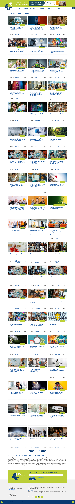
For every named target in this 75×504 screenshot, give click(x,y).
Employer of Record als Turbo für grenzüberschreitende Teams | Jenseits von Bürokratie (57, 162)
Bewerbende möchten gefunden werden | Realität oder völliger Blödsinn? (17, 278)
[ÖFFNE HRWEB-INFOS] (44, 8)
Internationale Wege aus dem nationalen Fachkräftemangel (56, 300)
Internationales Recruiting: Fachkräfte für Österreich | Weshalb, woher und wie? (16, 115)
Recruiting (23, 25)
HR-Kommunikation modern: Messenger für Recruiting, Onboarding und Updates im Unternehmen (36, 94)
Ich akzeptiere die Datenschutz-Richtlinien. (37, 477)
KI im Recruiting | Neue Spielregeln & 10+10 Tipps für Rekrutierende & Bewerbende (56, 71)
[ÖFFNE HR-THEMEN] (20, 8)
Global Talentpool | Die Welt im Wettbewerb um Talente (17, 439)
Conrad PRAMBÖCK (57, 239)
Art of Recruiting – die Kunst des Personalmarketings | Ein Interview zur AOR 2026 (57, 93)
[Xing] (39, 497)
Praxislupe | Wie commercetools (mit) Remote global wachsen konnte (17, 324)
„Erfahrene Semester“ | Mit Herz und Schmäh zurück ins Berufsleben (57, 115)
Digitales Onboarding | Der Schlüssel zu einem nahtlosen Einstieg (16, 185)
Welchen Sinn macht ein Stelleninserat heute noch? (16, 300)
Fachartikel (42, 274)
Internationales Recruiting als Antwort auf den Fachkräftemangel (36, 370)
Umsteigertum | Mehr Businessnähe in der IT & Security (57, 370)
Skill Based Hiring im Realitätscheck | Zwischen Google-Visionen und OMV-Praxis (17, 139)
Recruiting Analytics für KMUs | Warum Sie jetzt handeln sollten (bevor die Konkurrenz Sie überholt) (37, 72)
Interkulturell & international (58, 158)
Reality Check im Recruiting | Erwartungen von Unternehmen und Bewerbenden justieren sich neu (37, 29)
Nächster (43, 450)
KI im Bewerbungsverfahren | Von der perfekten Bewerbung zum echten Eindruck (37, 185)
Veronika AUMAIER (18, 424)
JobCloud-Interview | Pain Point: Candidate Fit (57, 323)
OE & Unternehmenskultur (39, 205)
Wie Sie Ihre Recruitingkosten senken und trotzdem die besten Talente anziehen (37, 416)
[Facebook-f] (42, 497)
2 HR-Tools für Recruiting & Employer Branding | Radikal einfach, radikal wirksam (36, 139)
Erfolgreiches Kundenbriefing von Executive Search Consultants (57, 185)
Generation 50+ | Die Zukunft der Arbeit (57, 254)
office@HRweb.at (12, 489)
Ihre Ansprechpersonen (13, 490)
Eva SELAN (17, 34)
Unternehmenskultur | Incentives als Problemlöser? (57, 208)
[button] (2, 502)
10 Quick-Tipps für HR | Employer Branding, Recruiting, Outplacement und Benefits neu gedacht (57, 50)
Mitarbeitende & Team (60, 135)
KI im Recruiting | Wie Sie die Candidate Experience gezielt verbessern (56, 28)
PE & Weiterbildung (21, 68)
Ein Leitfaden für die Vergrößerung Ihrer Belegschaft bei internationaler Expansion (37, 324)
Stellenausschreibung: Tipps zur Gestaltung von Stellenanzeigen (57, 277)
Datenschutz (24, 501)
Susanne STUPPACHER (17, 99)
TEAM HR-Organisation (37, 192)
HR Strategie (62, 251)
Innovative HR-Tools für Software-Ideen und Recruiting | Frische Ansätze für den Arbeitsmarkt (37, 50)
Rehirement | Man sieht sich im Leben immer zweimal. (17, 347)
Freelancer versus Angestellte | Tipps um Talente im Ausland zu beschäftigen (57, 440)
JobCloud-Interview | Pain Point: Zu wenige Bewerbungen (57, 393)
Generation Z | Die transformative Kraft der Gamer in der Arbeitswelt (37, 301)
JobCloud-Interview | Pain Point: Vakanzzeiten (37, 347)
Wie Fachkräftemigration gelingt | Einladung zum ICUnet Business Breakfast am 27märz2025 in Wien (17, 208)
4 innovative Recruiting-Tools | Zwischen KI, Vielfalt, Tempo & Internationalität (17, 28)
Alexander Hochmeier (57, 262)
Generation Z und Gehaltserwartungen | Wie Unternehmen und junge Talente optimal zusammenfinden (57, 232)
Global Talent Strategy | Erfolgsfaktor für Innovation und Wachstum (17, 231)
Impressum (19, 501)
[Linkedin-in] (36, 497)
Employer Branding (21, 46)
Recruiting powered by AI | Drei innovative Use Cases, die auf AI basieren (37, 278)
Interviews (23, 158)
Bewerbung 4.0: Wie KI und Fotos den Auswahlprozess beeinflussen (17, 162)
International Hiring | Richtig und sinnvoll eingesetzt (57, 347)
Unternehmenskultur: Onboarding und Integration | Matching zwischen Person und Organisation (37, 208)
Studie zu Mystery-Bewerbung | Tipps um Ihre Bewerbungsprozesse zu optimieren (37, 232)
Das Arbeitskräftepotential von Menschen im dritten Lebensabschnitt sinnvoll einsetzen (17, 255)
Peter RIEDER (57, 424)
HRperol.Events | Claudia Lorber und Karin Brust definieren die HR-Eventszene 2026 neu (17, 71)
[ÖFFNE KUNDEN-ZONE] (53, 8)
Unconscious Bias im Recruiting (37, 438)
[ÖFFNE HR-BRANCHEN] (36, 8)
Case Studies (42, 111)
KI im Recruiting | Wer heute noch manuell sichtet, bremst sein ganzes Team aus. (37, 162)
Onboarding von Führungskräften (17, 415)
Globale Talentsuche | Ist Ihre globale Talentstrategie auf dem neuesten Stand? (17, 370)
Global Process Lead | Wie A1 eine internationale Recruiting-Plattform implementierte (37, 115)
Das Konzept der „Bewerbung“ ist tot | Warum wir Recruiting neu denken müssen (57, 416)
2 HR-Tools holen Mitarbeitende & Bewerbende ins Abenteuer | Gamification (57, 139)
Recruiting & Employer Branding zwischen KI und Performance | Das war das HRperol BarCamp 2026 (17, 50)
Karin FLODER (37, 77)
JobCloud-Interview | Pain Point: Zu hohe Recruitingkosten (17, 393)
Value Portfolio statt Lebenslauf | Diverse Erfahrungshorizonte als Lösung (17, 93)
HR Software (42, 46)
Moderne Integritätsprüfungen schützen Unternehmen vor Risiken (36, 255)
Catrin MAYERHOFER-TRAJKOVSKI (18, 261)
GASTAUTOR (57, 34)
